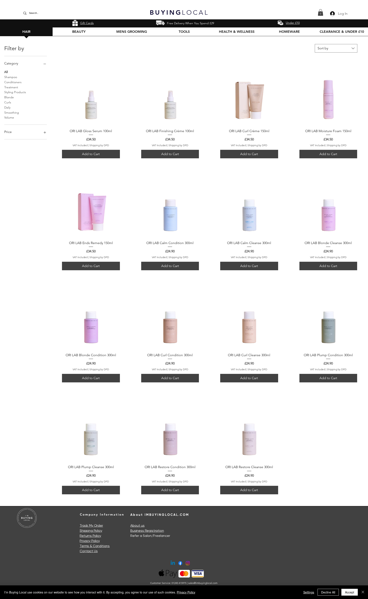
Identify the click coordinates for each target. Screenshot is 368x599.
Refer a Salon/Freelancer (150, 536)
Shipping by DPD (99, 145)
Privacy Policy (90, 541)
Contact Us (89, 551)
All (6, 72)
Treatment (11, 87)
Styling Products (15, 92)
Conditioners (13, 82)
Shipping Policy (91, 531)
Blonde (9, 97)
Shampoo (10, 77)
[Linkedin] (172, 563)
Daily (7, 107)
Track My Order (91, 525)
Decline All (328, 592)
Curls (7, 102)
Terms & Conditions (95, 546)
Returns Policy (90, 536)
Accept (349, 592)
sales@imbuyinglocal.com (202, 583)
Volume (9, 117)
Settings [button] (308, 592)
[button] (320, 12)
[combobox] (336, 48)
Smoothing (11, 112)
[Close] (362, 592)
